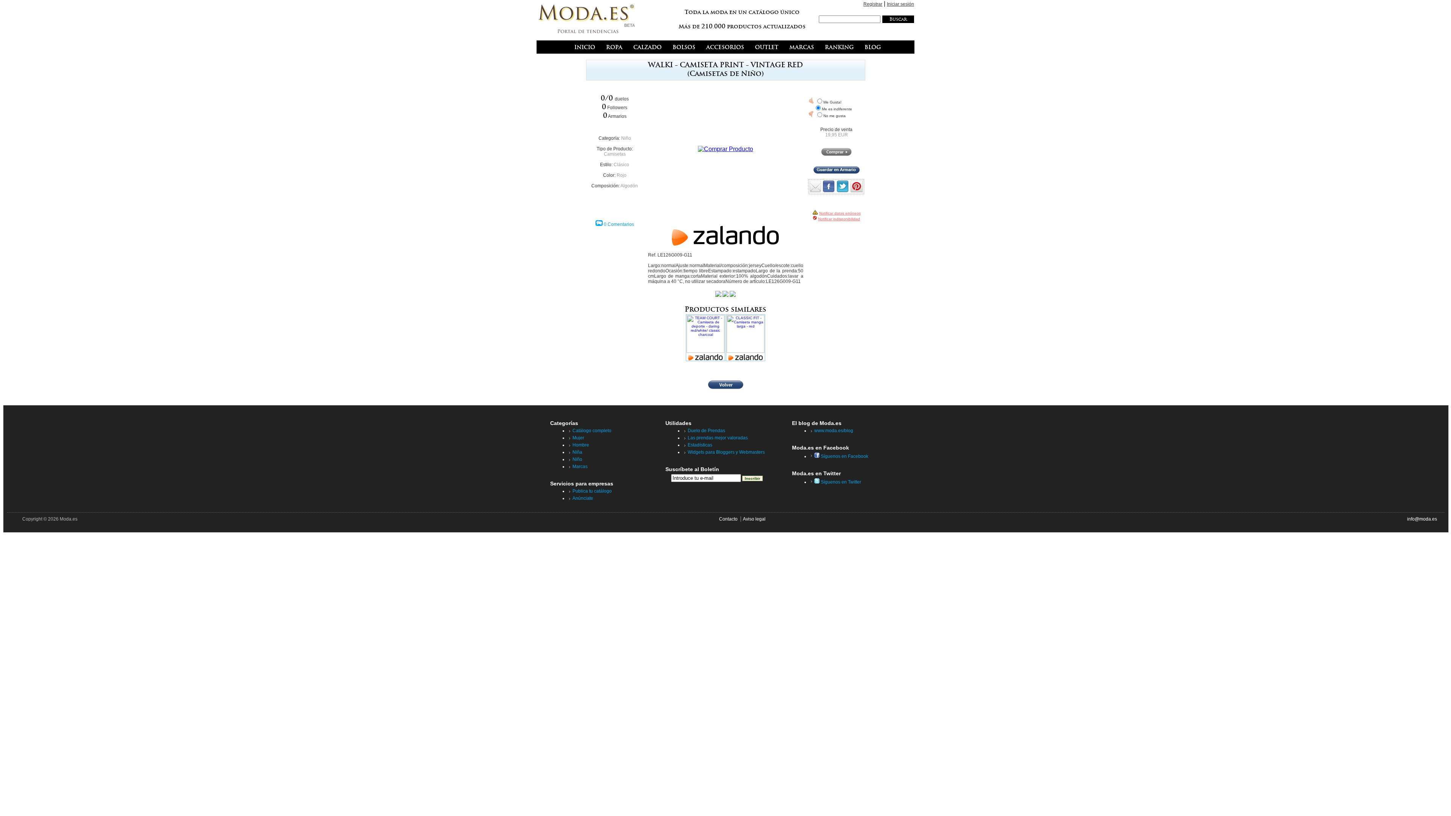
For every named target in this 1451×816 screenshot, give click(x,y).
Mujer (578, 437)
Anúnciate (582, 498)
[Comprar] (836, 154)
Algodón (629, 186)
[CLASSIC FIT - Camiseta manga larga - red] (745, 338)
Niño (626, 138)
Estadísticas (700, 445)
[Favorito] (811, 100)
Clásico (621, 164)
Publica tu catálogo (592, 491)
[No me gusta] (811, 114)
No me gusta (834, 116)
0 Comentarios (619, 224)
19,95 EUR (836, 135)
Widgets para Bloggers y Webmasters (726, 452)
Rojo (621, 175)
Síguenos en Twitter (840, 482)
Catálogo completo (591, 430)
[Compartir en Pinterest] (857, 190)
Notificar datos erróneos (840, 213)
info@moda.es (1422, 519)
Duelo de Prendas (706, 430)
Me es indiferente (837, 109)
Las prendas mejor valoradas (718, 437)
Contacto (728, 519)
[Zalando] (725, 243)
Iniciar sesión (900, 4)
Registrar (872, 4)
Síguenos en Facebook (844, 456)
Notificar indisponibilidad (839, 219)
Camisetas (615, 154)
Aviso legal (754, 519)
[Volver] (725, 387)
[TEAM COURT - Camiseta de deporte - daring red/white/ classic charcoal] (705, 338)
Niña (577, 452)
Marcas (580, 466)
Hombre (580, 445)
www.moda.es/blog (833, 430)
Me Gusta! (832, 102)
